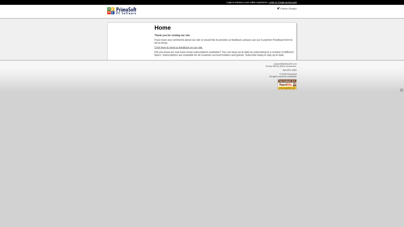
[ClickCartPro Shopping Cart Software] (401, 91)
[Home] (121, 13)
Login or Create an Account (283, 2)
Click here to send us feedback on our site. (178, 47)
